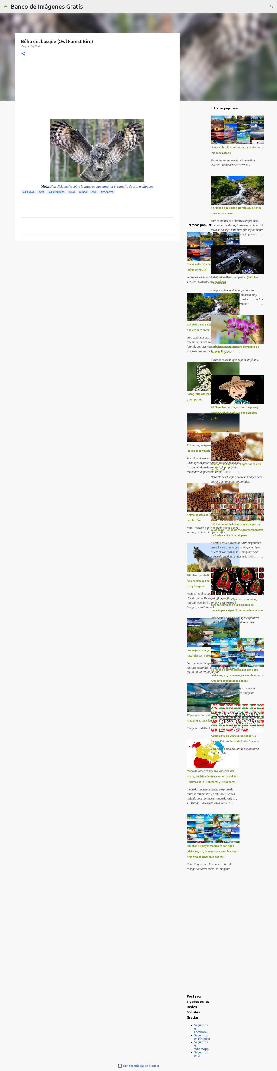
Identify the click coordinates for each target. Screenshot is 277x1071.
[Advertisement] (97, 90)
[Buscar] (88, 6)
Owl (93, 192)
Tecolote (107, 192)
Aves (41, 192)
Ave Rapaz (28, 192)
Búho (72, 192)
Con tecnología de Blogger (140, 1065)
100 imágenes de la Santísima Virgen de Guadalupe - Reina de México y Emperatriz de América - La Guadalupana (237, 530)
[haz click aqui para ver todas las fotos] (97, 180)
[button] (23, 53)
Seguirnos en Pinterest (202, 1037)
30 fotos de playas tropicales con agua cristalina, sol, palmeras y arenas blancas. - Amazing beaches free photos (213, 851)
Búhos (83, 192)
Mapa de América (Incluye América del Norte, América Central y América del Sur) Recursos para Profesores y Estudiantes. (213, 776)
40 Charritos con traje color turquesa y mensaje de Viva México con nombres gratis (235, 413)
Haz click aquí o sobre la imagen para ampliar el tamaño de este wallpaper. (101, 186)
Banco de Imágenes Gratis (47, 6)
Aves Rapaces (56, 192)
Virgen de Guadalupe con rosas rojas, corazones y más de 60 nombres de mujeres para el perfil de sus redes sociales (237, 605)
